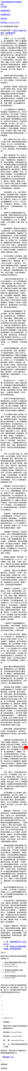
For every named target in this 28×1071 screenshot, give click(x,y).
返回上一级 (3, 952)
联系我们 (7, 1014)
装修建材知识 (9, 1005)
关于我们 (7, 1000)
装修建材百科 (10, 33)
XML (12, 1057)
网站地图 (6, 1057)
